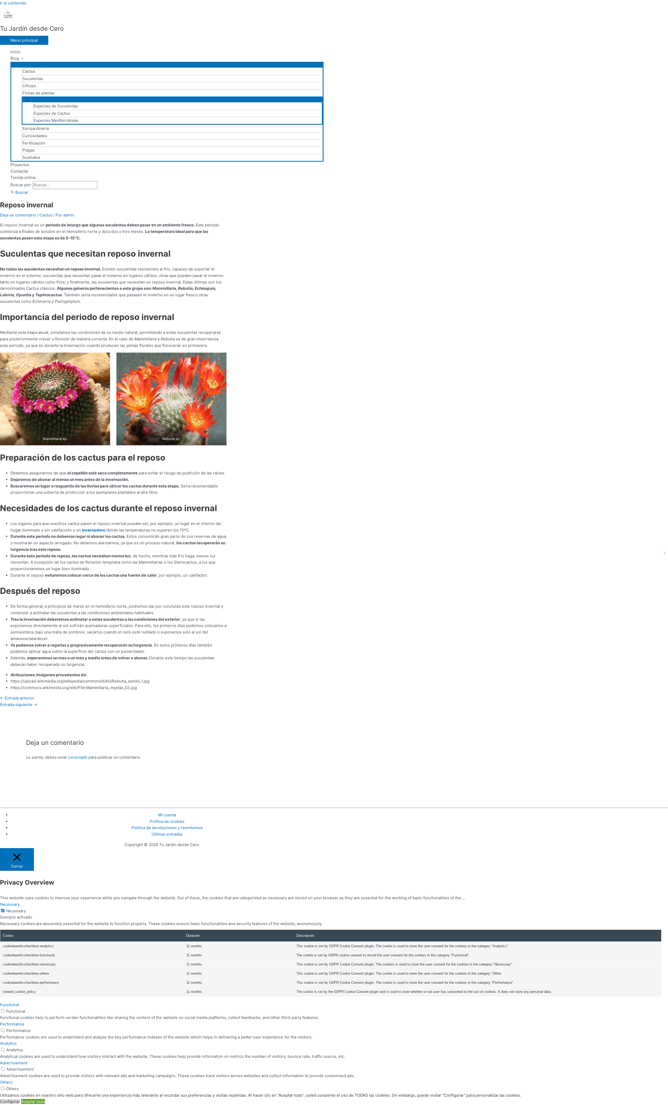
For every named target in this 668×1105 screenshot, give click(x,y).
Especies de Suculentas (56, 106)
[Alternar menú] (167, 64)
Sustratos (31, 157)
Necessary (16, 910)
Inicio (15, 51)
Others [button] (6, 1082)
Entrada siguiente (18, 704)
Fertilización (33, 143)
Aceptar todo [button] (33, 1101)
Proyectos (19, 164)
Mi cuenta (167, 814)
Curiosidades (34, 135)
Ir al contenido (13, 3)
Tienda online (23, 177)
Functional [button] (9, 1004)
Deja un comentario (18, 215)
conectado (77, 757)
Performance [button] (12, 1024)
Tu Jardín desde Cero (32, 28)
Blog (14, 58)
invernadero (93, 530)
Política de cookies (167, 821)
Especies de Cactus (52, 113)
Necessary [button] (10, 904)
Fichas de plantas (38, 92)
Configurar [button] (10, 1101)
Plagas (28, 150)
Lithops (29, 85)
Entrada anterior (17, 698)
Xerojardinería (35, 128)
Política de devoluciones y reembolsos (167, 827)
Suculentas (32, 78)
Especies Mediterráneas (56, 120)
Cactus (28, 71)
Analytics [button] (8, 1043)
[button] (19, 192)
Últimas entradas (167, 834)
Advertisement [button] (13, 1062)
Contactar (19, 171)
